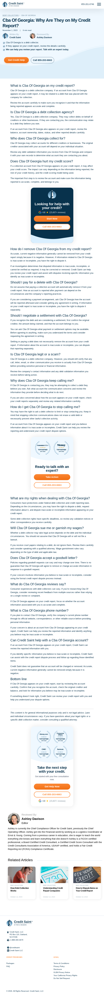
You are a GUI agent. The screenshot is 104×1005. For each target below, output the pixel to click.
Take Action (52, 477)
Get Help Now (52, 786)
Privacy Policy (59, 966)
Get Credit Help (16, 60)
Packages (10, 963)
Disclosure (58, 969)
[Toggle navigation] (99, 4)
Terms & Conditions (61, 963)
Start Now (52, 218)
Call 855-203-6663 (42, 60)
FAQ (8, 966)
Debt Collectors (11, 15)
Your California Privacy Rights (65, 975)
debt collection (37, 90)
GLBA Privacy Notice (62, 972)
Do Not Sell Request (62, 978)
